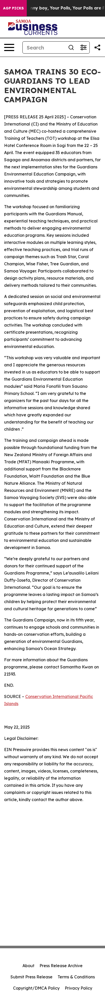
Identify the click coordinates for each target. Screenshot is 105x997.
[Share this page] (97, 47)
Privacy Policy (78, 988)
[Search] (71, 47)
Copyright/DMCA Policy (36, 988)
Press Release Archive (61, 965)
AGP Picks (13, 8)
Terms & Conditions (76, 976)
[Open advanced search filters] (83, 47)
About (28, 965)
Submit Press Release (31, 976)
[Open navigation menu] (9, 47)
